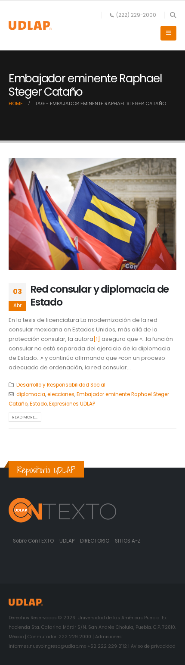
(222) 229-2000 (136, 15)
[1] (96, 339)
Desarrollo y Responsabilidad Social (60, 384)
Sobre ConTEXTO (33, 540)
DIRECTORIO (95, 540)
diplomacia (30, 394)
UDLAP (67, 540)
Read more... (24, 417)
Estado (38, 403)
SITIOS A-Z (128, 540)
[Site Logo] (30, 25)
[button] (172, 15)
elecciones (60, 394)
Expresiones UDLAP (72, 403)
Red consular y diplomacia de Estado (99, 295)
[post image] (92, 214)
